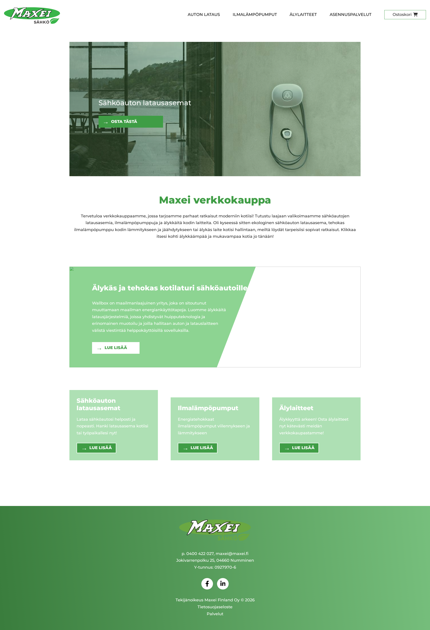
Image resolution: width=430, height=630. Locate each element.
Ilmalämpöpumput (255, 14)
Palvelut (215, 613)
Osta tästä (124, 121)
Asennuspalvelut (351, 14)
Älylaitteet (303, 14)
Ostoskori (402, 14)
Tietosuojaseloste (215, 606)
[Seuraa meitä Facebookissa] (207, 584)
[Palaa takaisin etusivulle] (215, 530)
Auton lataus (204, 14)
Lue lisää (116, 347)
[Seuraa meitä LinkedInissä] (223, 584)
